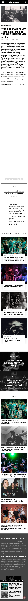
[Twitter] (12, 179)
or (13, 557)
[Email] (22, 179)
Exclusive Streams (6, 25)
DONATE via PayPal (6, 557)
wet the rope (14, 196)
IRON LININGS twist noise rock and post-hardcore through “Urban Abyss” (14, 313)
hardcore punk (9, 193)
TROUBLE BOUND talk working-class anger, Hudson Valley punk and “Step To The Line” (12, 500)
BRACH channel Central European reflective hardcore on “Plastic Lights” (12, 340)
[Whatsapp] (15, 179)
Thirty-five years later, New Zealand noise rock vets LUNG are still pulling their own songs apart (14, 475)
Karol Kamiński (13, 204)
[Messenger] (9, 179)
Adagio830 (20, 74)
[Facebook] (6, 179)
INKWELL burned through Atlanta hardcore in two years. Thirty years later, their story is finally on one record (15, 593)
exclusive (14, 191)
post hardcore (19, 193)
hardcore (21, 191)
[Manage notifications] (24, 597)
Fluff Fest (3, 81)
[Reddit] (19, 179)
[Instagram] (14, 224)
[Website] (16, 224)
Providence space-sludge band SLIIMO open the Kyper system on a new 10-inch (13, 286)
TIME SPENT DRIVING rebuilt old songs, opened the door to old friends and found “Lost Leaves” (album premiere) (15, 585)
